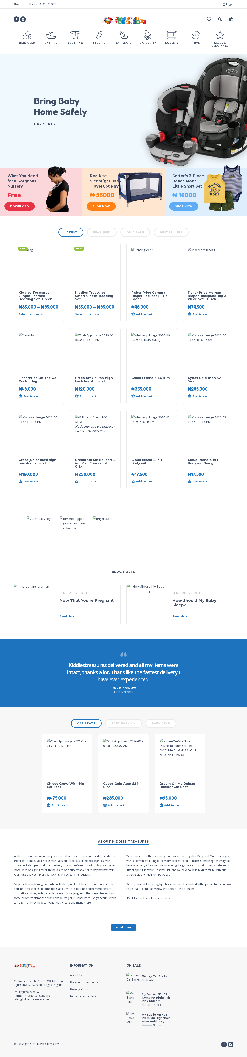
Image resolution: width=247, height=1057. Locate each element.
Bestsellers (171, 232)
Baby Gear (161, 723)
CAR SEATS (86, 723)
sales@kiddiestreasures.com (31, 999)
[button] (220, 19)
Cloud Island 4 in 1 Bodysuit (146, 461)
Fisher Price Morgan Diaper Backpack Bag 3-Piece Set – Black (208, 296)
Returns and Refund (83, 996)
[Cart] (231, 19)
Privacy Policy (79, 989)
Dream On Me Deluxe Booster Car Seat (177, 785)
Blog (16, 4)
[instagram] (23, 19)
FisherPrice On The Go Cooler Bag (37, 379)
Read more (123, 927)
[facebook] (16, 19)
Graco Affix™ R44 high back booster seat (94, 379)
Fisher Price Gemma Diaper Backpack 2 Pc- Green (150, 296)
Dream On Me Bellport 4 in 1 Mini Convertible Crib (95, 463)
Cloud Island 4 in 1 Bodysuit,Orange (203, 461)
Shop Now (101, 206)
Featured (102, 232)
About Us (76, 975)
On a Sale (135, 232)
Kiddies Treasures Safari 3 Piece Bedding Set (94, 296)
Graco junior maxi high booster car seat (37, 461)
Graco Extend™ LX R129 (150, 378)
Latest (70, 232)
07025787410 (47, 4)
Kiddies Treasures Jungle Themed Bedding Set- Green (35, 296)
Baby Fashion (123, 723)
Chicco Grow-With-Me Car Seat (65, 785)
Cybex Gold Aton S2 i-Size (206, 379)
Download (19, 206)
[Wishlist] (209, 19)
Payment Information (85, 982)
